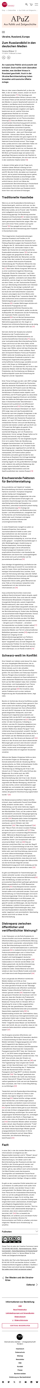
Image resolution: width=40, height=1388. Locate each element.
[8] (11, 303)
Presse (20, 1370)
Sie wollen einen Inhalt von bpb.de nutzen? (17, 1269)
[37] (8, 1030)
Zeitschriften (12, 10)
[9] (11, 317)
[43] (6, 1122)
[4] (22, 217)
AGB (20, 1306)
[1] (17, 95)
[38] (31, 1060)
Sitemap (20, 1356)
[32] (11, 950)
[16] (16, 588)
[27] (29, 830)
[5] (9, 226)
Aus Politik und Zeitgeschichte (28, 10)
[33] (33, 959)
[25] (13, 825)
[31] (11, 887)
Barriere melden (20, 1374)
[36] (25, 1011)
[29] (34, 867)
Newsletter (20, 1359)
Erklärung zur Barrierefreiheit (20, 1377)
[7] (5, 269)
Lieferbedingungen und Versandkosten (20, 1313)
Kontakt (20, 1366)
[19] (32, 649)
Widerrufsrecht (20, 1317)
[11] (28, 339)
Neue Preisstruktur (20, 1310)
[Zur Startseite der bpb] (8, 6)
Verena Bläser (9, 51)
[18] (25, 632)
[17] (35, 625)
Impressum (20, 1349)
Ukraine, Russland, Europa (16, 36)
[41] (11, 1098)
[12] (19, 406)
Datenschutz (20, 1352)
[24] (10, 818)
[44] (12, 1138)
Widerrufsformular (21, 1320)
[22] (36, 738)
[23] (9, 794)
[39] (11, 1074)
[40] (15, 1086)
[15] (23, 559)
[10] (33, 327)
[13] (31, 471)
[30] (36, 877)
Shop (3, 10)
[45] (14, 1213)
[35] (21, 993)
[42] (3, 1108)
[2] (10, 121)
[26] (34, 825)
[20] (18, 689)
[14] (19, 508)
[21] (27, 720)
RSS (20, 1363)
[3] (27, 160)
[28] (23, 842)
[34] (33, 973)
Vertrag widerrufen (20, 1326)
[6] (26, 252)
